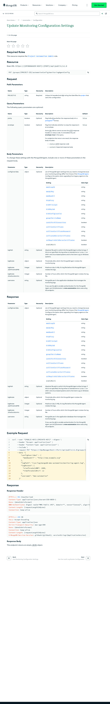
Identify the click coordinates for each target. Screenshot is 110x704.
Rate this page (11, 41)
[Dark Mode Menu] (105, 13)
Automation (27, 20)
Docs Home (11, 20)
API (50, 130)
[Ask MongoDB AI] (102, 13)
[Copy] (88, 72)
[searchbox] (67, 14)
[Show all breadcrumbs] (18, 20)
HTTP (71, 130)
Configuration (37, 20)
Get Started (99, 5)
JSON (34, 545)
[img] (8, 46)
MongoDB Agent (83, 174)
